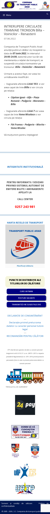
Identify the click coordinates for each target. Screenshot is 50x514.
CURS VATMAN (26, 291)
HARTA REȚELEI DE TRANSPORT (25, 222)
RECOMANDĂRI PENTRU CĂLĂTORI (25, 336)
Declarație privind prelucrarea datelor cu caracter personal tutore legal (25, 326)
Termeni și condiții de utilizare (16, 503)
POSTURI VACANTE (26, 298)
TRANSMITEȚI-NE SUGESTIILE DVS (26, 304)
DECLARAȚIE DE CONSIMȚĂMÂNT (25, 315)
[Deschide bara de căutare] (47, 14)
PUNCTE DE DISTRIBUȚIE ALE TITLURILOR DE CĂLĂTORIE (25, 281)
